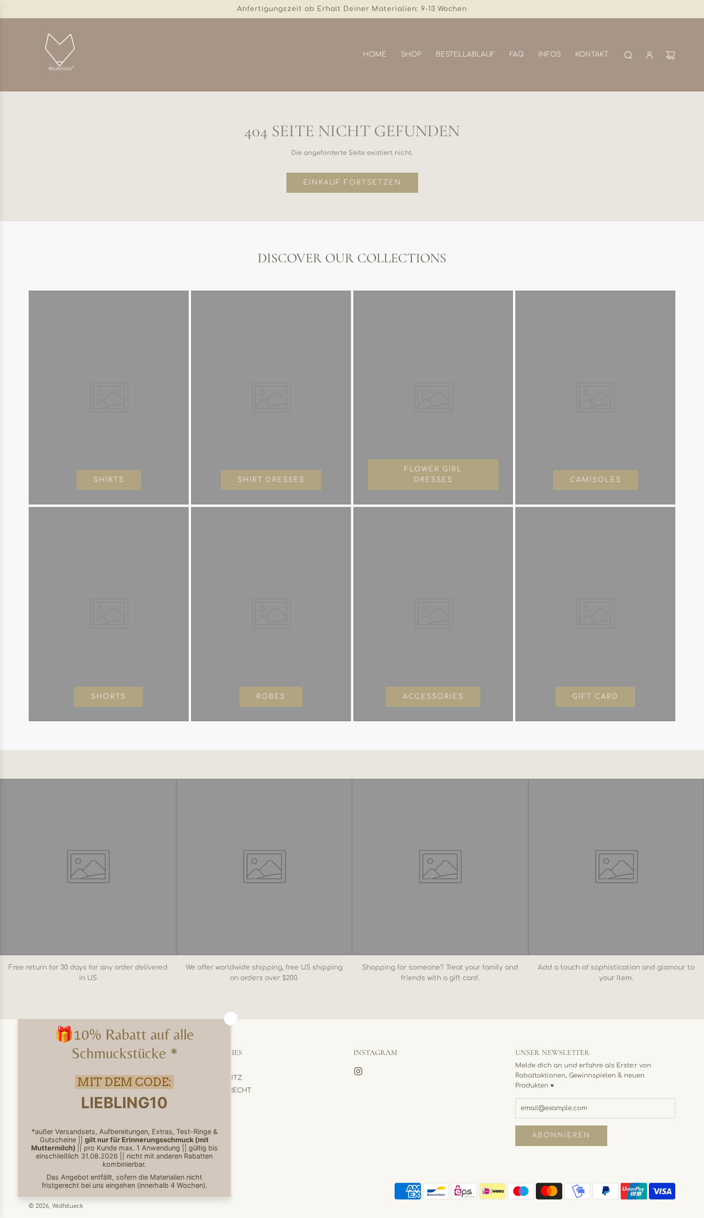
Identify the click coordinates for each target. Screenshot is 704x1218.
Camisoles (595, 479)
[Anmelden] (649, 55)
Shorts (108, 696)
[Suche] (628, 55)
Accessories (433, 696)
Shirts (108, 479)
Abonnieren (561, 1135)
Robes (270, 696)
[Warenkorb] (670, 55)
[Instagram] (358, 1071)
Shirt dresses (271, 479)
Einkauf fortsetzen (352, 182)
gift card (595, 696)
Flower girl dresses (433, 474)
